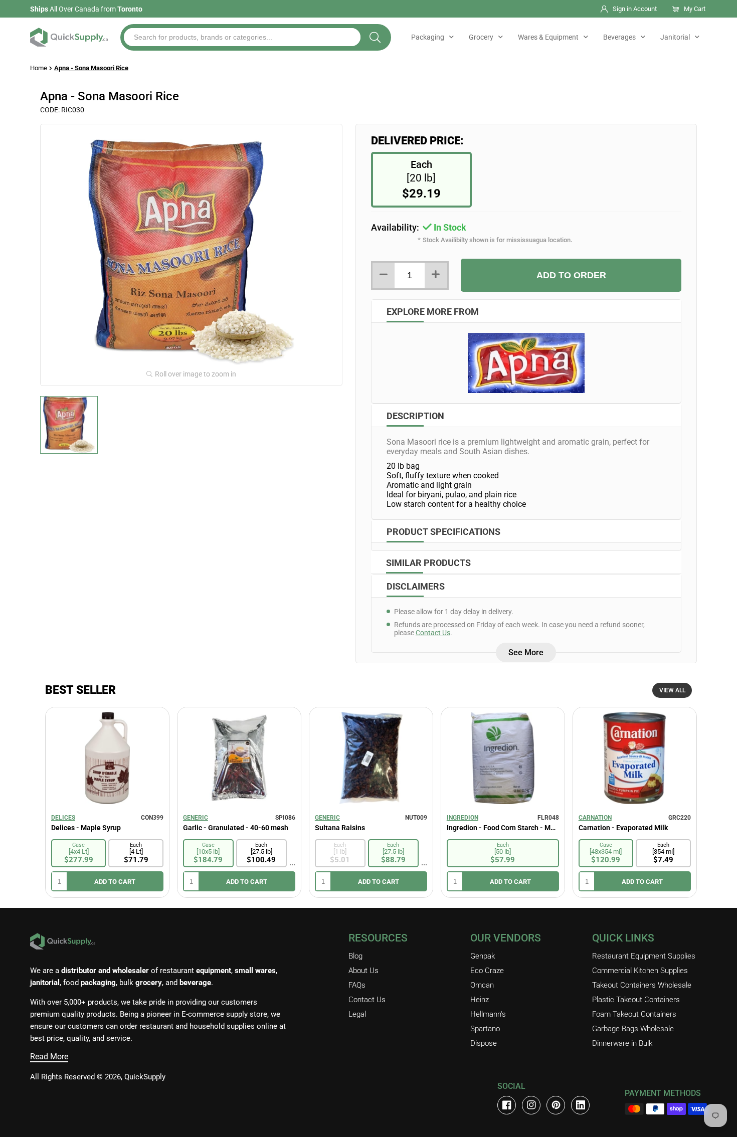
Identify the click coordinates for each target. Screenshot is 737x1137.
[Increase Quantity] (436, 275)
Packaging (427, 37)
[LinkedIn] (580, 1105)
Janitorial (675, 37)
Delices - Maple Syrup (86, 828)
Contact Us (433, 633)
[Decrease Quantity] (384, 275)
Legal (357, 1014)
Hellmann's (488, 1014)
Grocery (481, 37)
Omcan (482, 985)
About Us (363, 970)
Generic (195, 817)
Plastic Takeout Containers (636, 999)
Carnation (595, 817)
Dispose (483, 1043)
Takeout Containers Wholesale (641, 985)
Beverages (619, 37)
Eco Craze (487, 970)
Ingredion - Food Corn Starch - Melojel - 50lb (503, 828)
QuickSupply (144, 1076)
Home (38, 68)
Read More (49, 1056)
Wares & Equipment (548, 37)
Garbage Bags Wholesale (633, 1028)
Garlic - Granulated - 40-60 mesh (235, 828)
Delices (63, 817)
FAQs (356, 985)
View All (672, 690)
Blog (355, 956)
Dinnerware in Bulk (622, 1043)
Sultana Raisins (340, 828)
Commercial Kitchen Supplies (640, 970)
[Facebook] (506, 1105)
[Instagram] (531, 1105)
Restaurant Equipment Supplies (643, 956)
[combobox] (242, 37)
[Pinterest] (555, 1105)
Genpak (482, 956)
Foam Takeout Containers (634, 1014)
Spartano (485, 1028)
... (292, 862)
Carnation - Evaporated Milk (623, 828)
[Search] (375, 37)
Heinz (479, 999)
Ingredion (462, 817)
